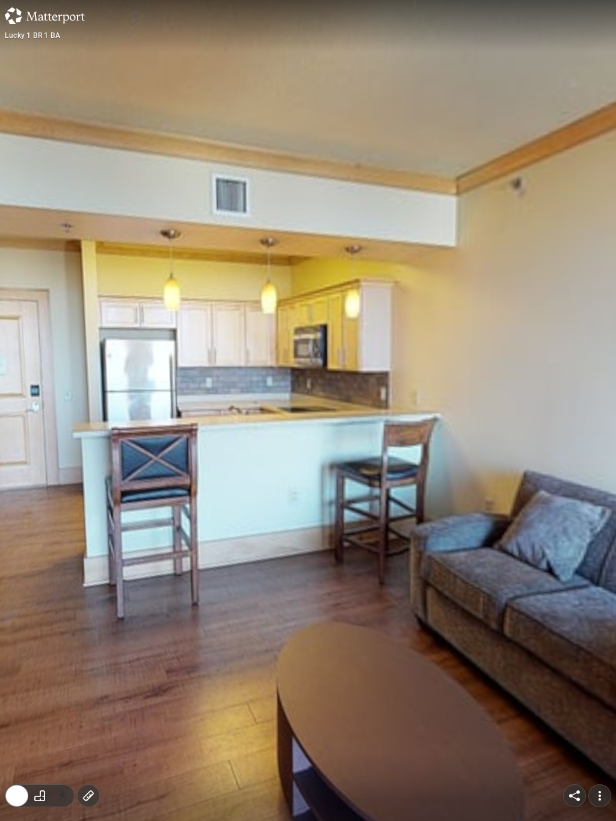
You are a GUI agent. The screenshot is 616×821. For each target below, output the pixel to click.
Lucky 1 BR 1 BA (32, 35)
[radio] (16, 796)
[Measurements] (88, 795)
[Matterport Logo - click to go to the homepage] (44, 15)
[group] (40, 795)
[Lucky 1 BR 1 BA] (308, 410)
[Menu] (599, 795)
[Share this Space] (574, 795)
